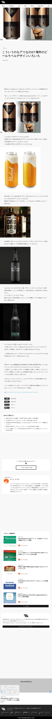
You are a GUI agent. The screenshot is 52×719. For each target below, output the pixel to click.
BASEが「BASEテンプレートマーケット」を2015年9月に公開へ (23, 426)
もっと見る (26, 606)
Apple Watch (40, 6)
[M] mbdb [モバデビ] (29, 718)
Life (48, 6)
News (3, 6)
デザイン (5, 48)
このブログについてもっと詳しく (26, 626)
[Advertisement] (26, 74)
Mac (25, 6)
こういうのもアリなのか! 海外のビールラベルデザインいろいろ (24, 54)
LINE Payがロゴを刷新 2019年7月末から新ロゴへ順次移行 (22, 418)
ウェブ (15, 619)
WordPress (11, 6)
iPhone (32, 6)
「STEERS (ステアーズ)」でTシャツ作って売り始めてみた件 (21, 420)
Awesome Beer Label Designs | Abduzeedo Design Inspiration (22, 392)
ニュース (23, 619)
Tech (19, 6)
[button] (1, 691)
